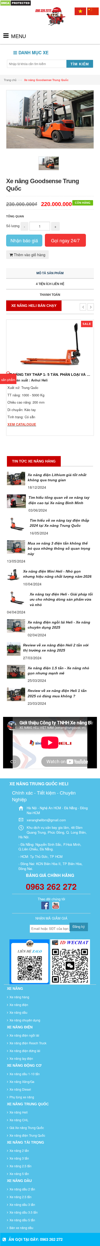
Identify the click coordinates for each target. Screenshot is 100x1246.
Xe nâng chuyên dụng (24, 1020)
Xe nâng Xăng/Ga (21, 1081)
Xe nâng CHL (18, 1120)
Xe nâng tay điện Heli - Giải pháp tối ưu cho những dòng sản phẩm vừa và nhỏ (61, 599)
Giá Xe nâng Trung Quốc (26, 1127)
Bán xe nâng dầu (21, 1227)
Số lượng (12, 226)
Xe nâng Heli (18, 1112)
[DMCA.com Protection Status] (15, 2)
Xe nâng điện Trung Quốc (27, 1135)
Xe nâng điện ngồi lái (24, 1035)
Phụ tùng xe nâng (21, 1097)
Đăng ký (79, 927)
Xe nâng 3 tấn (19, 1158)
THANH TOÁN (50, 295)
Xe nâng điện (18, 1004)
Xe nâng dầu (18, 1012)
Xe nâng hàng (19, 997)
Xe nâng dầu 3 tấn (22, 1204)
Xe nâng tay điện (21, 1058)
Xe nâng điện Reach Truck (27, 1043)
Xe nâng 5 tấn (19, 1173)
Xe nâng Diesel (20, 1089)
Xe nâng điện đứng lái (24, 1050)
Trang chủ (10, 80)
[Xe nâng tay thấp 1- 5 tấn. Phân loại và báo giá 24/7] (50, 344)
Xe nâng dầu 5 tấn (22, 1220)
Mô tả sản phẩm (50, 273)
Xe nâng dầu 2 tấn (22, 1189)
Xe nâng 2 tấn (19, 1150)
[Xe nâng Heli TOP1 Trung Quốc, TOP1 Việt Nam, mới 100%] (50, 21)
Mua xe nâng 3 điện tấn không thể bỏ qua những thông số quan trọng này (59, 548)
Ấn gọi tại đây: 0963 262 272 (35, 1239)
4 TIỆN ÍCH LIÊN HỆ (50, 284)
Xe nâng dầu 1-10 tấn (24, 1074)
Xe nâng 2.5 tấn (20, 1166)
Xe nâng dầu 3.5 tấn (23, 1212)
